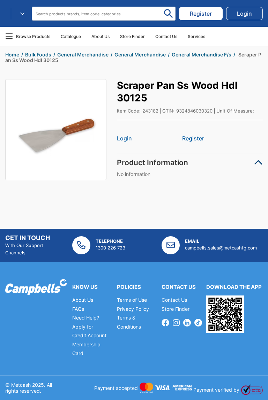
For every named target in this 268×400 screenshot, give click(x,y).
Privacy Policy (133, 309)
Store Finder (175, 309)
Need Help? (85, 318)
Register (193, 138)
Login (124, 138)
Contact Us (174, 300)
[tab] (190, 162)
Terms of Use (132, 300)
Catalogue (71, 36)
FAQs (78, 309)
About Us (100, 36)
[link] (201, 13)
